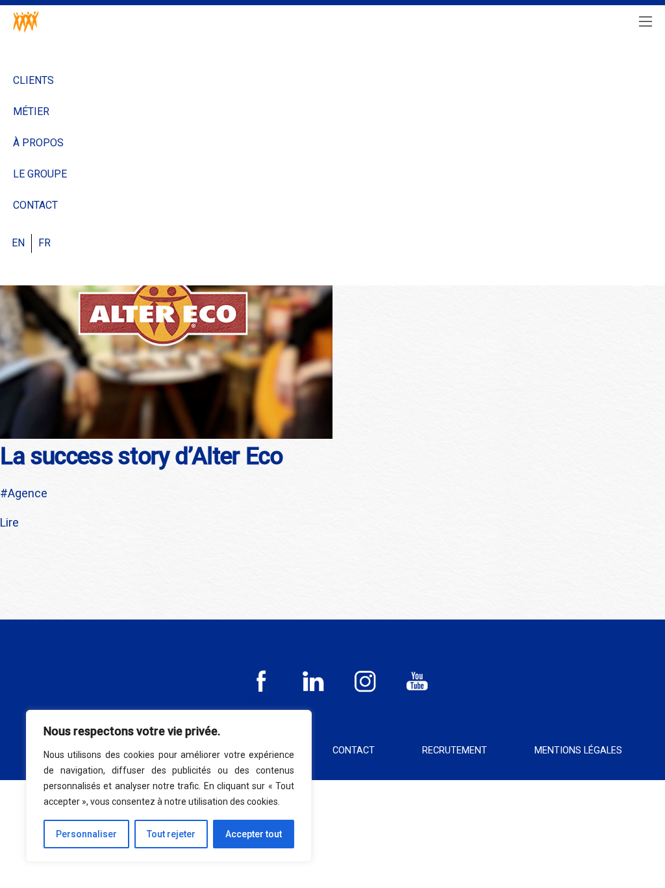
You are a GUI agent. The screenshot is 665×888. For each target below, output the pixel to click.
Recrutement (454, 750)
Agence (27, 493)
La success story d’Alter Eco (141, 456)
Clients (33, 80)
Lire (9, 522)
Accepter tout (253, 834)
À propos (38, 143)
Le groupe (40, 174)
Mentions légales (578, 750)
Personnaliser (86, 834)
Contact (35, 205)
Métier (31, 111)
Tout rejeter (171, 834)
